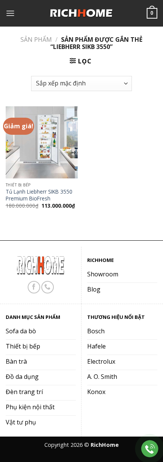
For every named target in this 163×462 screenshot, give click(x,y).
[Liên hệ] (149, 448)
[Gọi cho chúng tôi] (47, 287)
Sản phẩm (36, 39)
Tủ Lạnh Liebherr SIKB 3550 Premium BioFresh (39, 195)
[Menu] (10, 13)
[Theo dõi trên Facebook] (34, 287)
